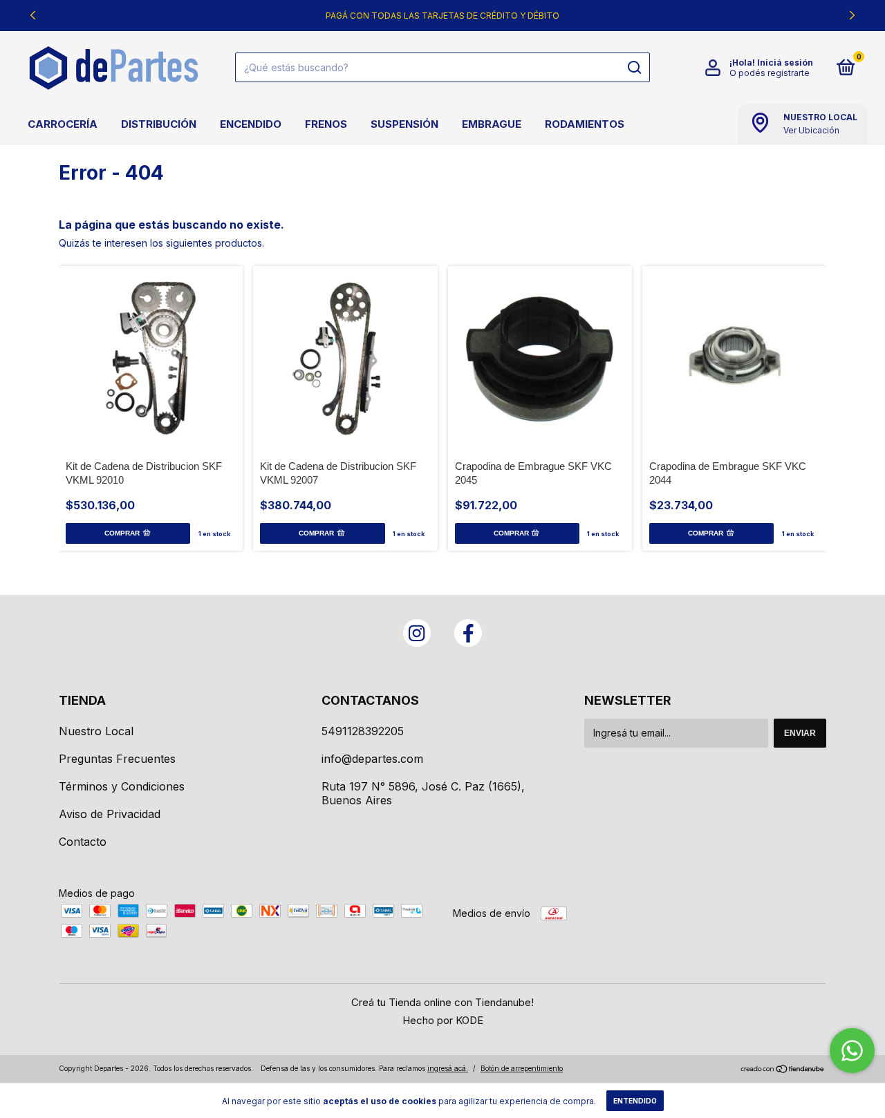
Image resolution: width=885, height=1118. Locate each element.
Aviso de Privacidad (109, 814)
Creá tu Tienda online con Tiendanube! (442, 1002)
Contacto (82, 842)
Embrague (491, 124)
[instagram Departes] (417, 633)
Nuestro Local (96, 731)
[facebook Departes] (468, 633)
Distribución (158, 124)
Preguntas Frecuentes (117, 759)
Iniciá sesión (785, 62)
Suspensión (404, 124)
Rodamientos (584, 124)
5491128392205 (363, 731)
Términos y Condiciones (122, 786)
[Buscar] (633, 67)
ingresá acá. (447, 1068)
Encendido (250, 124)
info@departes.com (372, 759)
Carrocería (62, 124)
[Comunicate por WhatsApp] (852, 1050)
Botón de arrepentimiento (522, 1068)
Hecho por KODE (442, 1020)
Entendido (635, 1101)
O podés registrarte (769, 73)
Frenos (326, 124)
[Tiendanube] (783, 1070)
